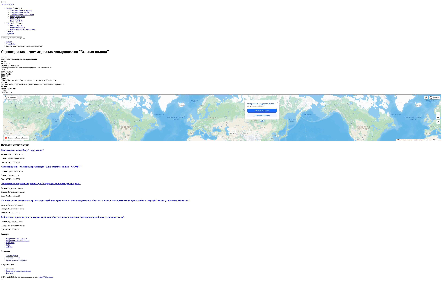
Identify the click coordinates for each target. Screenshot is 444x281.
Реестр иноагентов (17, 17)
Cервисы (9, 23)
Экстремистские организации (22, 15)
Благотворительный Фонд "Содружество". (22, 150)
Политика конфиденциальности (18, 271)
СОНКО (9, 247)
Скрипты (9, 31)
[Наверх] (2, 279)
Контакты (9, 273)
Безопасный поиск (17, 27)
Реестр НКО (15, 19)
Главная (9, 42)
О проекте (10, 34)
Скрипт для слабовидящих (16, 260)
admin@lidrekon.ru (46, 277)
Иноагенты (10, 243)
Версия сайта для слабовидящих (23, 29)
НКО (8, 245)
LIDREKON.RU (7, 4)
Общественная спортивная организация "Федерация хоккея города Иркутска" (41, 183)
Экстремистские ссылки (19, 13)
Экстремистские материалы (21, 10)
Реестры (9, 8)
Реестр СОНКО (16, 21)
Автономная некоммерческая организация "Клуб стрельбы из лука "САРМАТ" (41, 167)
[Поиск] (24, 38)
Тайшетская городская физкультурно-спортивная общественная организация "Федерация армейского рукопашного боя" (62, 217)
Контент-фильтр (16, 25)
